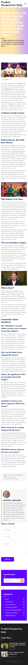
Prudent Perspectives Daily (11, 3)
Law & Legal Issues (15, 604)
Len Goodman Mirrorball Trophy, (11, 478)
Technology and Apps (15, 607)
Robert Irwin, (20, 475)
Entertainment (15, 602)
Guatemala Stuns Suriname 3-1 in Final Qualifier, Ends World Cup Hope (17, 645)
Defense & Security (15, 615)
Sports (15, 599)
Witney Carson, (7, 477)
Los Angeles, (13, 477)
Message (7, 559)
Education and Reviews (15, 613)
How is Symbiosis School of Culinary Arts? (16, 653)
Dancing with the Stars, (13, 475)
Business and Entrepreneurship (15, 610)
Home (3, 38)
